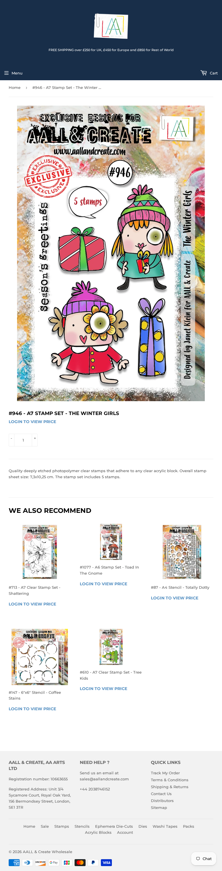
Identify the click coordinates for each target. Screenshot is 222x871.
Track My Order (165, 773)
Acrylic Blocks (98, 832)
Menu (17, 73)
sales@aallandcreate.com (104, 779)
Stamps (61, 826)
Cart (213, 73)
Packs (188, 826)
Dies (142, 826)
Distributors (162, 800)
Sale (45, 826)
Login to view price (32, 421)
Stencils (82, 826)
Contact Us (161, 793)
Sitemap (159, 807)
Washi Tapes (165, 826)
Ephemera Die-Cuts (114, 826)
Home (15, 87)
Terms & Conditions (169, 779)
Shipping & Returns (169, 786)
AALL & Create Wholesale (47, 851)
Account (125, 832)
